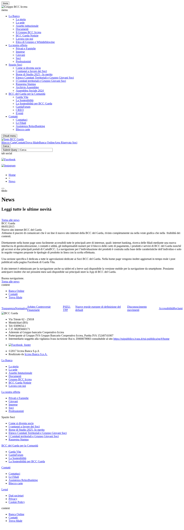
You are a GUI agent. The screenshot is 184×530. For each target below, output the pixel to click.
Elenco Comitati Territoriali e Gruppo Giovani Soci (45, 77)
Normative (21, 308)
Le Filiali (21, 122)
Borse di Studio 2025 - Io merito (34, 74)
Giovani (20, 54)
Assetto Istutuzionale (20, 372)
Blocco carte (23, 129)
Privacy (13, 498)
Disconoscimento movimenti (137, 308)
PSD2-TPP (67, 308)
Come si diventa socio (28, 67)
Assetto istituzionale (27, 25)
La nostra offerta (18, 45)
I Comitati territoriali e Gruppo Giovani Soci (41, 80)
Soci (18, 58)
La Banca (14, 16)
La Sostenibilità (24, 100)
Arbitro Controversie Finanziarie (39, 308)
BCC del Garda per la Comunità (27, 93)
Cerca (6, 146)
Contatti (13, 116)
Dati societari (16, 495)
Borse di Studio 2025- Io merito (27, 429)
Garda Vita (22, 97)
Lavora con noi (24, 38)
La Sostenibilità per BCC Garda (34, 103)
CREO (20, 110)
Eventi (19, 113)
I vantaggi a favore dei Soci (31, 71)
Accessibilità (166, 308)
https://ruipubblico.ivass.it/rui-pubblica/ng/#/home (141, 338)
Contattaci (21, 119)
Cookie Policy (17, 502)
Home (12, 174)
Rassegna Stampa (26, 84)
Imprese (20, 51)
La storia (21, 19)
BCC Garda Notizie (27, 35)
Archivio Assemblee (27, 87)
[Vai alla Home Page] (12, 139)
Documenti (22, 29)
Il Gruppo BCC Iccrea (28, 32)
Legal (4, 489)
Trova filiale (32, 142)
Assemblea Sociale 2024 (30, 90)
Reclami (178, 308)
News (12, 181)
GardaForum (23, 106)
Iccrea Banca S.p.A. (36, 354)
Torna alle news (10, 220)
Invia (5, 3)
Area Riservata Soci (66, 142)
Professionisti (23, 61)
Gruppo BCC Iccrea (20, 379)
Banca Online (47, 142)
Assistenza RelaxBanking (30, 126)
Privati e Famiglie (26, 48)
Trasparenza (8, 308)
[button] (92, 10)
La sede (20, 22)
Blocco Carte (8, 142)
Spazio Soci (15, 64)
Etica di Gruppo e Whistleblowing (35, 42)
